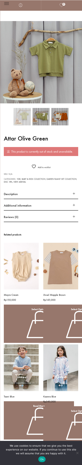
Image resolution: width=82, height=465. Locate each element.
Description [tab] (11, 194)
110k (19, 179)
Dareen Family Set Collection (61, 179)
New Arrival (20, 182)
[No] (77, 453)
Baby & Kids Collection (33, 179)
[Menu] (6, 3)
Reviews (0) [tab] (11, 217)
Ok (42, 459)
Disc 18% (8, 182)
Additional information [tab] (17, 205)
